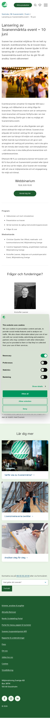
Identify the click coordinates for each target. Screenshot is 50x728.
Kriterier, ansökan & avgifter (13, 605)
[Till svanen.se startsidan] (4, 5)
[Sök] (35, 5)
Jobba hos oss (7, 657)
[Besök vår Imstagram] (11, 698)
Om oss (5, 650)
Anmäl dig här (25, 193)
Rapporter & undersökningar (13, 637)
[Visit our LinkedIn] (17, 698)
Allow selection (25, 401)
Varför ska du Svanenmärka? (19, 475)
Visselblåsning (7, 670)
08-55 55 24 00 (23, 576)
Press (4, 644)
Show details (37, 386)
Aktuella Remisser (9, 612)
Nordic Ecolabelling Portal (12, 618)
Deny (25, 409)
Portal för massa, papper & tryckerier (16, 625)
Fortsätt (7, 588)
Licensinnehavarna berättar (18, 516)
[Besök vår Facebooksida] (4, 698)
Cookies (5, 663)
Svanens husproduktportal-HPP (14, 631)
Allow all (25, 394)
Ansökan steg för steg (15, 557)
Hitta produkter (23, 5)
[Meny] (45, 5)
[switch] (44, 363)
